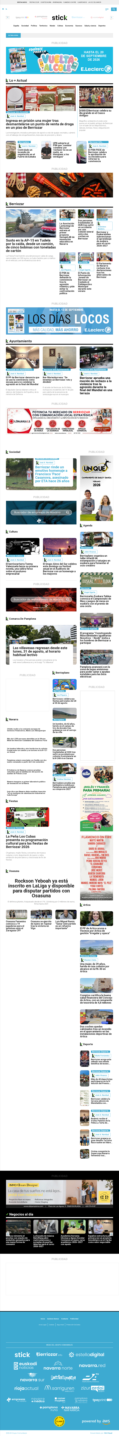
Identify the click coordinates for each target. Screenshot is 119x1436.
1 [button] (32, 488)
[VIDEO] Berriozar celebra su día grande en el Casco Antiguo (95, 113)
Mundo (52, 26)
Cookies (51, 1325)
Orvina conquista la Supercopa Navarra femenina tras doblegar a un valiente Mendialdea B (101, 1153)
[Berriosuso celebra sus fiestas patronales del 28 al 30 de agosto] (65, 684)
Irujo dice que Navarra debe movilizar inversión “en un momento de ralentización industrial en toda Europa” (26, 793)
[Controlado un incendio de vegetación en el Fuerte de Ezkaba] (11, 150)
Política (34, 26)
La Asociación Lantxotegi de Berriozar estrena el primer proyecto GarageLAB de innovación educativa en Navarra (67, 233)
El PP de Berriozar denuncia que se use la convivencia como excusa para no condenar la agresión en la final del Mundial (22, 380)
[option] (59, 17)
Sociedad (25, 26)
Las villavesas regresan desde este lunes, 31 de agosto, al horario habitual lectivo (40, 651)
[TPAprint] (102, 1399)
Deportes (102, 26)
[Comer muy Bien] (59, 1399)
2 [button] (36, 488)
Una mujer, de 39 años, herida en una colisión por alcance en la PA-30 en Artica (94, 968)
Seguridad (60, 1325)
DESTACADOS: (22, 2)
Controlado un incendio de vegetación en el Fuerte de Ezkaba (27, 153)
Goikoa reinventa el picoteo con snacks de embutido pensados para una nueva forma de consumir (18, 1240)
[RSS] (6, 9)
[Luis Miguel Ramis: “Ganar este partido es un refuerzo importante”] (66, 914)
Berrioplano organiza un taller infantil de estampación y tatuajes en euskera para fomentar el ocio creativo (95, 561)
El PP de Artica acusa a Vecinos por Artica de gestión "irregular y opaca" (95, 931)
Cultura (60, 26)
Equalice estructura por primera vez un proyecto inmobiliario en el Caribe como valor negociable (100, 1239)
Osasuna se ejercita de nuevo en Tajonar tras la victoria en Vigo (41, 924)
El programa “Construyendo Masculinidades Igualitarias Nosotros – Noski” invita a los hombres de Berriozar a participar (95, 638)
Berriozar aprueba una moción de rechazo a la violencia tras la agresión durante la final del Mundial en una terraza (96, 385)
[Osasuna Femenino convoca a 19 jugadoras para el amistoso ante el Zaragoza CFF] (16, 914)
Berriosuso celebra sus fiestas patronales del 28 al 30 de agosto (64, 701)
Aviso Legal (42, 1325)
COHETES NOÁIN (46, 2)
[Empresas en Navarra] (16, 1399)
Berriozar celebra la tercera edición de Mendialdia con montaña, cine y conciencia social (100, 1101)
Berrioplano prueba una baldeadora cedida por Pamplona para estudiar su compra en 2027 (64, 786)
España (16, 26)
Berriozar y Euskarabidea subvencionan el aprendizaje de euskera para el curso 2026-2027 (104, 239)
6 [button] (50, 488)
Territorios (43, 26)
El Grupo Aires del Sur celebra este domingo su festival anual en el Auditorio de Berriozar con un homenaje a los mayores (60, 569)
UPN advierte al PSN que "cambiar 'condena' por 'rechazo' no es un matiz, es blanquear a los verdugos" (62, 150)
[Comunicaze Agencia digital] (59, 1335)
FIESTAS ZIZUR (34, 2)
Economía (69, 26)
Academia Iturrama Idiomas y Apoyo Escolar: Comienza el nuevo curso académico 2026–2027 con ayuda (73, 1240)
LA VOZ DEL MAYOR (94, 2)
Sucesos (78, 26)
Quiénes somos (53, 1319)
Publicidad (74, 1319)
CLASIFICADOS (82, 2)
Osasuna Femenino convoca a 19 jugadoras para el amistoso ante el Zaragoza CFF (16, 926)
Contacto (64, 1319)
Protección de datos (73, 1325)
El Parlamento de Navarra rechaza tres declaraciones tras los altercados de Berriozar (104, 270)
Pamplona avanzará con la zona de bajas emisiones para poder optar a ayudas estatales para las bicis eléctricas (95, 672)
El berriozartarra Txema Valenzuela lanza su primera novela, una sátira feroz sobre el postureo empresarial (22, 569)
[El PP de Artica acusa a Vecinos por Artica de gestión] (96, 918)
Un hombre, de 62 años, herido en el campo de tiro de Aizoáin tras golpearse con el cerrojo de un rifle (64, 728)
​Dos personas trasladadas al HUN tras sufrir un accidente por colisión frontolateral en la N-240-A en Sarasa (64, 754)
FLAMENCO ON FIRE (69, 2)
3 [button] (39, 488)
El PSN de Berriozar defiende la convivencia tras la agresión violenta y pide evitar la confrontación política (67, 283)
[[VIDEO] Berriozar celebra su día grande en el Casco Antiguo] (96, 97)
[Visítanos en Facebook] (3, 9)
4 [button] (43, 488)
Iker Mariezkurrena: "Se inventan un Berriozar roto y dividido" (57, 379)
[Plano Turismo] (81, 1399)
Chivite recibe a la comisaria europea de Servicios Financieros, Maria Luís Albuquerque (26, 730)
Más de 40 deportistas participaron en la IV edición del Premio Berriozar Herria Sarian (101, 1081)
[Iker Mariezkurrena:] (59, 357)
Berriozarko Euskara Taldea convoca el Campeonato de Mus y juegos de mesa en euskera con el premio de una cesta (95, 601)
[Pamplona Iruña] (49, 1408)
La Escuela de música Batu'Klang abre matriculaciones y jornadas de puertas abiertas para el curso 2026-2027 (43, 1241)
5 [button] (46, 488)
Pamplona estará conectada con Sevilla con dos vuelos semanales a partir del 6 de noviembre (26, 761)
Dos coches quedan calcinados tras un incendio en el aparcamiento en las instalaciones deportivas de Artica (96, 1031)
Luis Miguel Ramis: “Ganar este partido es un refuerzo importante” (65, 924)
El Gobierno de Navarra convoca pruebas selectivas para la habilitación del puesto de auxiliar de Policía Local (25, 772)
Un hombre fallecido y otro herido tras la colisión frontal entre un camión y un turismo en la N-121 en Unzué (27, 750)
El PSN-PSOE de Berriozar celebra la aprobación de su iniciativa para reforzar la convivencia (97, 155)
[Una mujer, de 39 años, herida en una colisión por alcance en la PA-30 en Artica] (96, 947)
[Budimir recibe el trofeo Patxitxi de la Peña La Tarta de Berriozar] (84, 1118)
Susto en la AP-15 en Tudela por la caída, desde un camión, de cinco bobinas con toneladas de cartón (31, 246)
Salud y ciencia (90, 26)
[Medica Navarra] (38, 1399)
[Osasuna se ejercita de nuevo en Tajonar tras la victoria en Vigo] (41, 914)
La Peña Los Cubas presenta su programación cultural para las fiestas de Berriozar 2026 (27, 842)
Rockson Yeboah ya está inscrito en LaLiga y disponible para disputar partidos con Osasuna (41, 888)
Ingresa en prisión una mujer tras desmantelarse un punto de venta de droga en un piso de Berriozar (40, 124)
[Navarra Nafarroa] (70, 1408)
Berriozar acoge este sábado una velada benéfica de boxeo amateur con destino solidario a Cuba (101, 1061)
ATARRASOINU (57, 2)
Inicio (43, 1319)
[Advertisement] (27, 695)
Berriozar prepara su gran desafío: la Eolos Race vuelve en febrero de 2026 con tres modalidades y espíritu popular (102, 1140)
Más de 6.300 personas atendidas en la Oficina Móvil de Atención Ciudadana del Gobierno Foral (27, 740)
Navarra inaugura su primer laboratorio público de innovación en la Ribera (26, 782)
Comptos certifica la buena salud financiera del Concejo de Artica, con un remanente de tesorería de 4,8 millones (96, 999)
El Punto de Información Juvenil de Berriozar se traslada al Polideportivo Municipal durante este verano (85, 282)
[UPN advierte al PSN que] (46, 150)
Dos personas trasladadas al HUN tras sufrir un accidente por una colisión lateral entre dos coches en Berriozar (86, 229)
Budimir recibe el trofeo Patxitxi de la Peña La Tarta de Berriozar (100, 1121)
